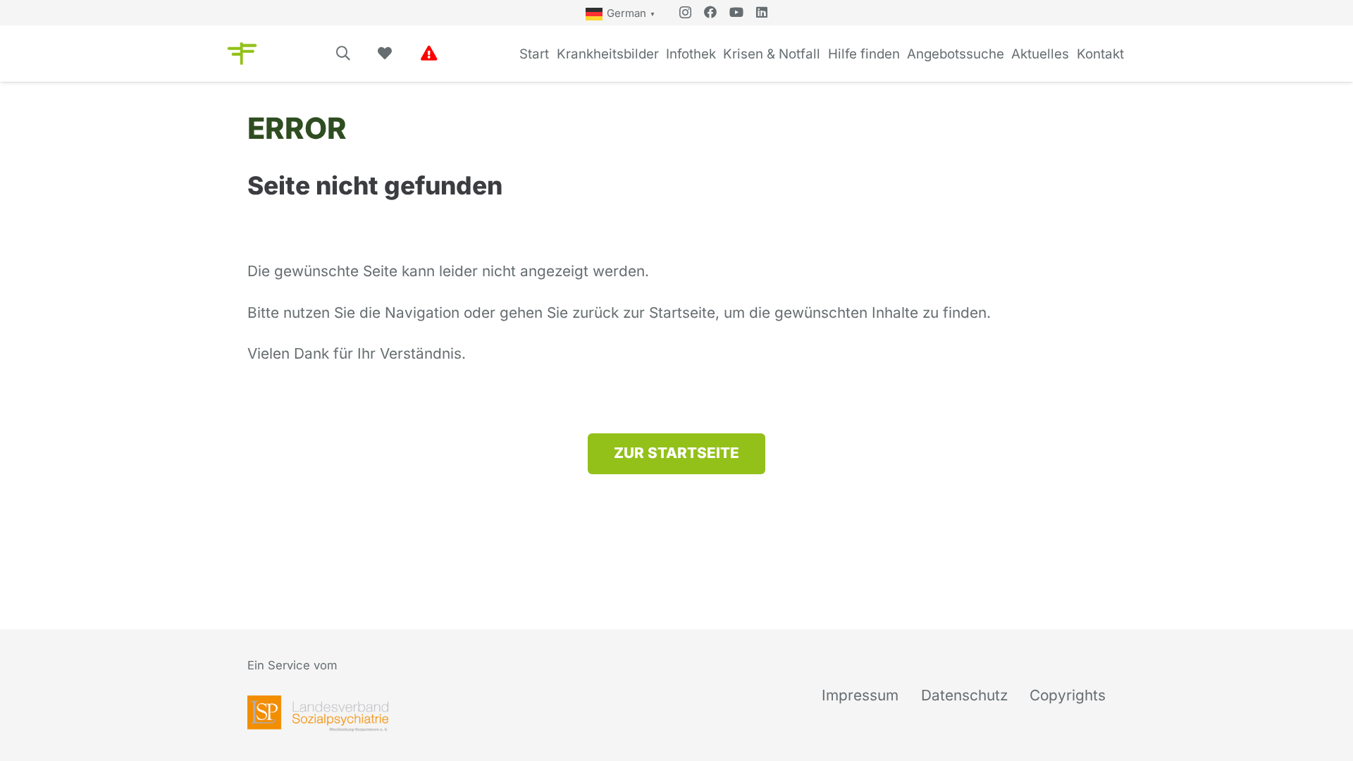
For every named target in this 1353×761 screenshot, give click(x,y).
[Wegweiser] (242, 54)
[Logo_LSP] (317, 713)
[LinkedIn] (761, 12)
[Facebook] (710, 12)
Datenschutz (964, 695)
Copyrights (1068, 695)
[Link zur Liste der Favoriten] (384, 53)
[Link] (429, 53)
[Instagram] (685, 13)
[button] (343, 54)
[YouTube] (736, 12)
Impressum (860, 695)
